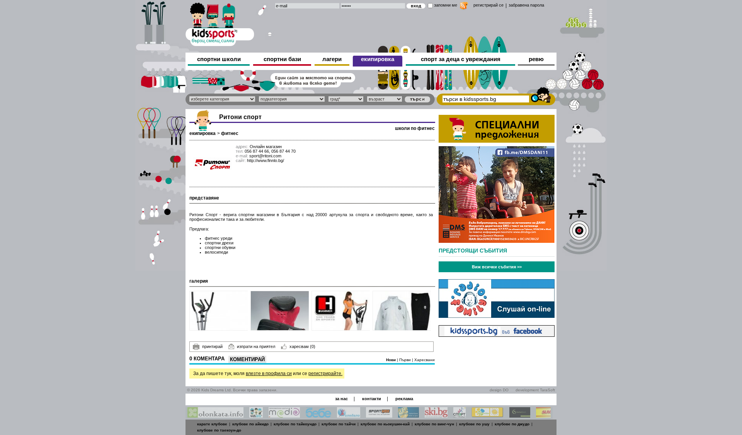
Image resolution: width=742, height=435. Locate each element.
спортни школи (219, 59)
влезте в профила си (269, 373)
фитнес (229, 133)
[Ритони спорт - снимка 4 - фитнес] (402, 311)
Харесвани (424, 360)
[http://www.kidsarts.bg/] (256, 415)
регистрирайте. (325, 373)
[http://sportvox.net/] (379, 415)
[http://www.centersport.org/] (519, 415)
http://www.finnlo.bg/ (265, 160)
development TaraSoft (535, 390)
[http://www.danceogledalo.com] (348, 415)
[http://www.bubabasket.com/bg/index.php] (408, 415)
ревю (536, 59)
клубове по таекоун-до (219, 430)
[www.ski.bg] (436, 415)
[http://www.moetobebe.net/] (318, 415)
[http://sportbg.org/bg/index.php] (459, 415)
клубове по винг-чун (434, 424)
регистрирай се (488, 5)
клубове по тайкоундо (295, 424)
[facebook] (497, 334)
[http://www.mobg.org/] (487, 415)
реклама (404, 398)
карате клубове (212, 424)
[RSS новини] (464, 7)
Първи (405, 360)
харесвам (302, 346)
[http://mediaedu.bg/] (284, 415)
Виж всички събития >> (497, 266)
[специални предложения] (497, 140)
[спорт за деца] (220, 23)
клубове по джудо (512, 424)
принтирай (212, 346)
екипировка (377, 59)
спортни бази (282, 59)
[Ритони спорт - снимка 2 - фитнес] (280, 311)
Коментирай (247, 359)
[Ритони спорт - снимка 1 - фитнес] (218, 311)
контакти (371, 398)
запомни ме (445, 5)
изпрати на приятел (256, 346)
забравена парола (526, 5)
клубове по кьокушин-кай (385, 424)
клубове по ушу (474, 424)
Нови (391, 360)
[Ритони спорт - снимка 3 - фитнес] (341, 311)
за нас (341, 398)
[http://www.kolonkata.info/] (215, 415)
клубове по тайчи (339, 424)
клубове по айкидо (250, 424)
